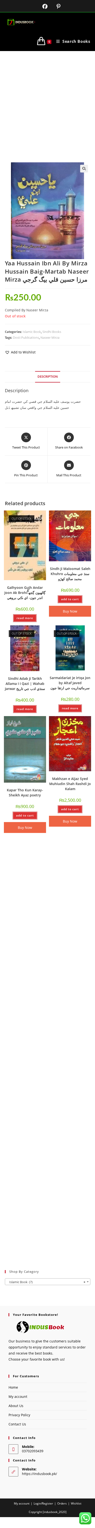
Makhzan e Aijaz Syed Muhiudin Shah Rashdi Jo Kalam (70, 783)
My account (18, 1396)
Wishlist (76, 1503)
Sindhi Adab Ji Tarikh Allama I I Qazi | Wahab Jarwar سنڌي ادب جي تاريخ (25, 683)
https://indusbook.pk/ (39, 1473)
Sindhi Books (51, 332)
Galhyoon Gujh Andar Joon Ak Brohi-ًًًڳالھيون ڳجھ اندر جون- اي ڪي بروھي (25, 592)
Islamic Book (32, 332)
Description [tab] (48, 377)
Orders (62, 1503)
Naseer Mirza (49, 337)
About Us (16, 1405)
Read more (25, 618)
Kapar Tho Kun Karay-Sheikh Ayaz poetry (25, 792)
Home (13, 1387)
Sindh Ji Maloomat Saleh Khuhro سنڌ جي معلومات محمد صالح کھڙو (70, 573)
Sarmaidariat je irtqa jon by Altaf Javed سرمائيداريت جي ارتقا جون (70, 682)
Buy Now (70, 611)
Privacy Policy (19, 1415)
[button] (84, 168)
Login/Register (43, 1503)
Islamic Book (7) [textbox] (46, 1282)
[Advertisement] (47, 100)
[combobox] (47, 1281)
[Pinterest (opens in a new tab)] (54, 6)
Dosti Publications (26, 337)
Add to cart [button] (70, 599)
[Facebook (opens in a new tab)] (42, 6)
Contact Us (17, 1424)
